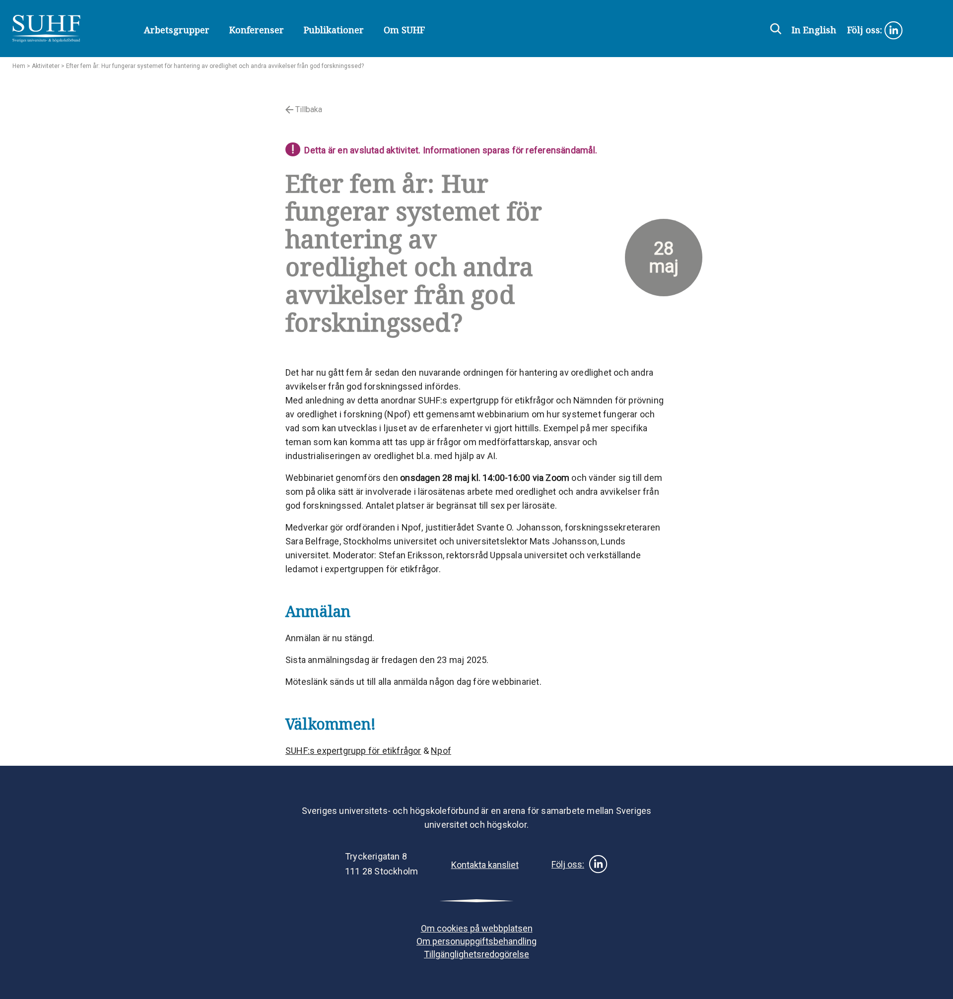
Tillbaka (307, 109)
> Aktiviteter (42, 66)
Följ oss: (866, 30)
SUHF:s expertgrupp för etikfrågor (353, 750)
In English (814, 30)
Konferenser (256, 30)
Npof (441, 750)
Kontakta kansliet (485, 865)
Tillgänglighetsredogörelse (476, 954)
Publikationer (334, 30)
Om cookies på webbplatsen (477, 928)
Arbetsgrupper (176, 30)
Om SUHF (404, 30)
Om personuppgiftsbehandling (476, 941)
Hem (18, 66)
